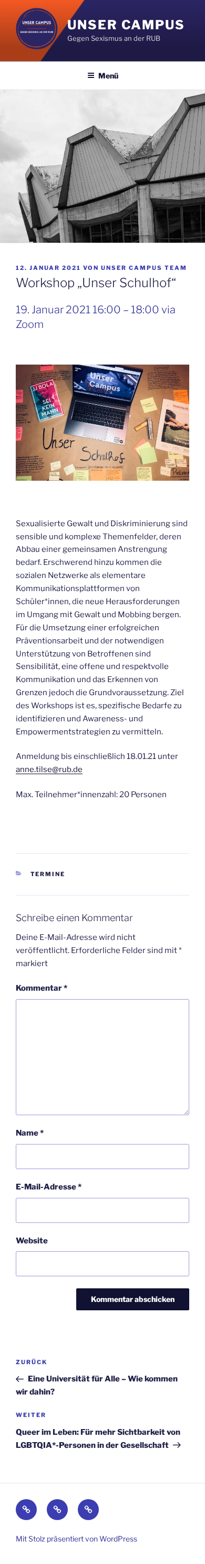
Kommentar (41, 988)
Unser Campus (126, 24)
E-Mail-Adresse (48, 1187)
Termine (48, 874)
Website (32, 1240)
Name (30, 1133)
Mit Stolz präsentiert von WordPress (76, 1538)
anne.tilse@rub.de (49, 769)
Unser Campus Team (144, 267)
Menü (108, 75)
